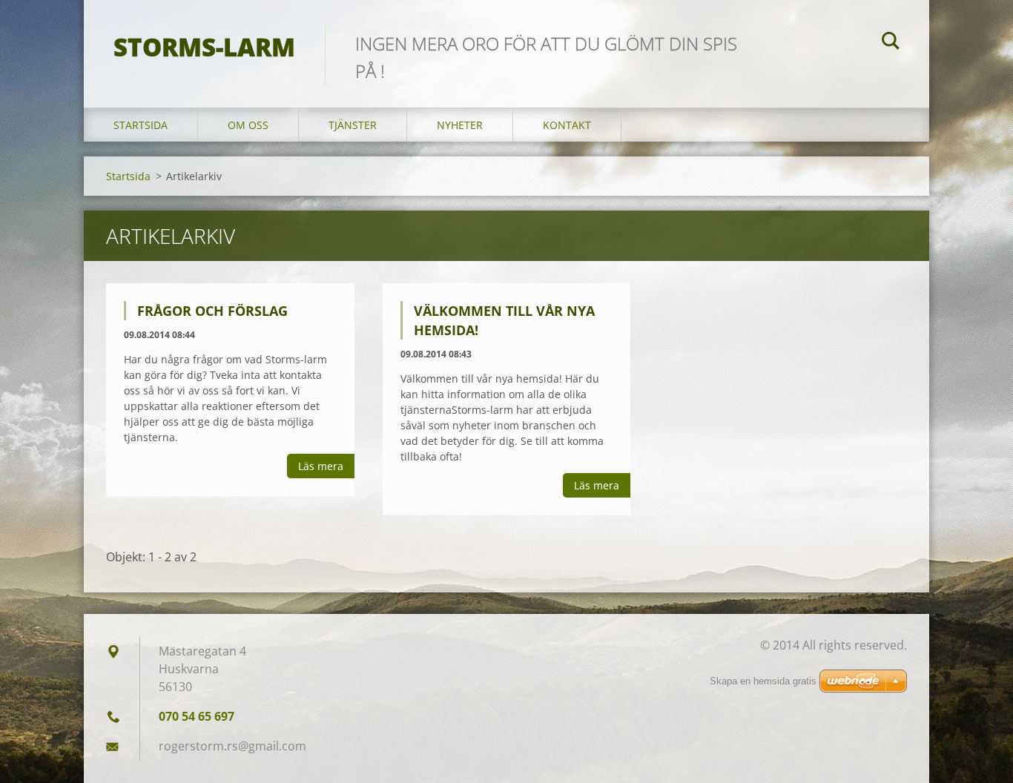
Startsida (140, 125)
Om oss (248, 125)
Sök (891, 43)
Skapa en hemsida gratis (763, 681)
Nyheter (460, 125)
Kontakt (567, 125)
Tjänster (353, 125)
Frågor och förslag (212, 311)
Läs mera (320, 466)
